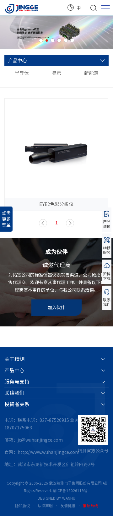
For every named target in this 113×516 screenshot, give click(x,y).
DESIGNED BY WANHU (56, 498)
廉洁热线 (90, 506)
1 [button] (41, 40)
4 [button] (59, 40)
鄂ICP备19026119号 (70, 490)
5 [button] (66, 40)
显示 (56, 73)
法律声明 (45, 506)
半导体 (22, 73)
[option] (56, 32)
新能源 (91, 73)
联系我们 (106, 302)
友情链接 (67, 506)
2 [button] (47, 40)
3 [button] (53, 40)
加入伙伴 (56, 307)
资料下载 (106, 276)
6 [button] (72, 40)
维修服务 (106, 250)
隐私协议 (22, 506)
